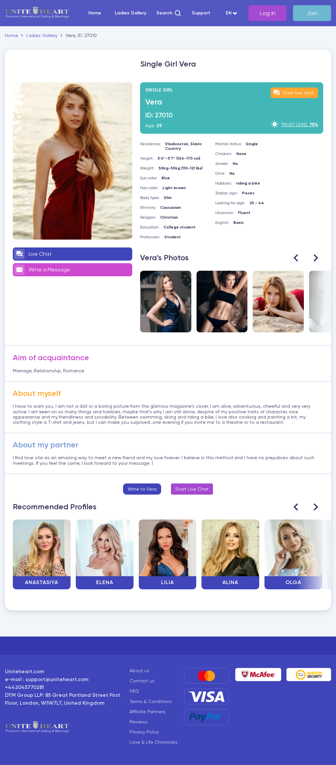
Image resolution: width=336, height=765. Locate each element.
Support (201, 13)
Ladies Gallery (130, 13)
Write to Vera (142, 489)
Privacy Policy (144, 732)
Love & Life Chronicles (154, 742)
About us (139, 670)
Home (94, 13)
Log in (268, 13)
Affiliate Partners (147, 711)
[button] (169, 13)
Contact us (142, 680)
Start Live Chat (192, 489)
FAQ (134, 691)
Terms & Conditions (151, 701)
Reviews (139, 721)
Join (312, 13)
